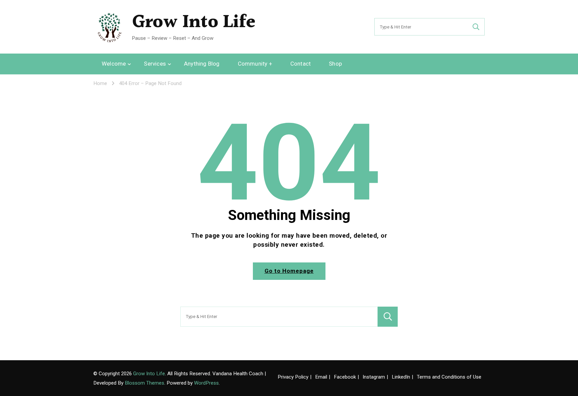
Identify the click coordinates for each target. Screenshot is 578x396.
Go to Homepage (289, 270)
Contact (300, 63)
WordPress (206, 383)
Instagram (374, 377)
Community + (255, 63)
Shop (335, 63)
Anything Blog (202, 63)
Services (155, 63)
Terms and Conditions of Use (449, 377)
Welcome (114, 63)
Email (321, 377)
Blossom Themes (144, 383)
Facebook (345, 377)
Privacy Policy (293, 377)
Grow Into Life (194, 22)
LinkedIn (401, 377)
